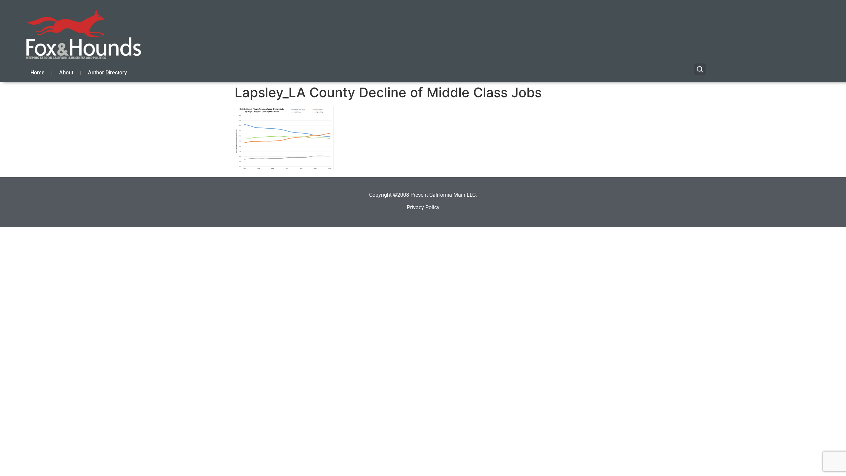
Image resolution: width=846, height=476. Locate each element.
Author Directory (107, 72)
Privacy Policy (423, 207)
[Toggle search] (700, 69)
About (66, 72)
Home (37, 72)
